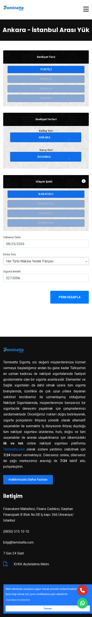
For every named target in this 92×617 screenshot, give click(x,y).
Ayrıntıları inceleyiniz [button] (18, 599)
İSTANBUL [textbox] (44, 156)
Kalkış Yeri (46, 130)
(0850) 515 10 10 (16, 531)
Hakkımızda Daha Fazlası (28, 479)
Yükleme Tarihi (12, 237)
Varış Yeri (46, 150)
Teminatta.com (14, 449)
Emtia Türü (9, 254)
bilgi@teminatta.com (18, 542)
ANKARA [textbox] (44, 137)
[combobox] (45, 136)
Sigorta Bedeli (12, 271)
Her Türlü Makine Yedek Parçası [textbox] (29, 261)
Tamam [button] (48, 608)
